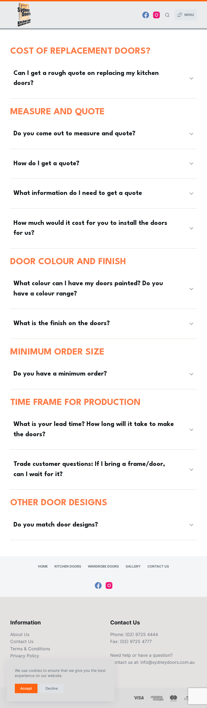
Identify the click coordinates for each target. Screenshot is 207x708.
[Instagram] (156, 15)
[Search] (167, 15)
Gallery (133, 566)
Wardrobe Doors (103, 566)
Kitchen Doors (67, 566)
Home (43, 566)
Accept (26, 688)
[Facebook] (145, 15)
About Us (19, 634)
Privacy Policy (24, 655)
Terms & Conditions (30, 648)
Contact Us (158, 566)
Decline (52, 688)
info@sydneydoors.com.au (167, 662)
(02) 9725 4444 (141, 634)
